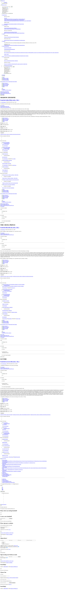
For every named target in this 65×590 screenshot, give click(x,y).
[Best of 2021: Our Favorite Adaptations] (8, 184)
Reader (3, 542)
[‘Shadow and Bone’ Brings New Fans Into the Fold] (10, 179)
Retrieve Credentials (12, 582)
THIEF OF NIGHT (5, 304)
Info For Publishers (18, 471)
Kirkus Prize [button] (4, 463)
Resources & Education (7, 47)
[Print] (3, 86)
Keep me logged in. (3, 547)
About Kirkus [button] (4, 470)
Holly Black (3, 229)
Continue (11, 518)
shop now (2, 92)
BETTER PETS (4, 157)
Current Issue (6, 45)
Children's (29, 20)
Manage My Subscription (13, 466)
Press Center (13, 471)
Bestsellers (3, 462)
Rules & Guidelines (20, 40)
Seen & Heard (15, 32)
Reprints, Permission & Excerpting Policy (5, 476)
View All (5, 18)
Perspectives (8, 32)
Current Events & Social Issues (9, 20)
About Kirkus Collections (14, 60)
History (3, 471)
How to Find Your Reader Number (12, 577)
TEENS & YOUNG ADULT (6, 202)
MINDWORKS (4, 442)
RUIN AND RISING (5, 144)
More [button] (3, 56)
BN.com (9, 93)
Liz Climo (13, 158)
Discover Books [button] (4, 460)
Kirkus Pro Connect (14, 469)
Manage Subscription (18, 45)
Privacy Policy (4, 479)
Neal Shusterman (4, 363)
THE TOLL (4, 429)
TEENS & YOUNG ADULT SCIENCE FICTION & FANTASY (10, 134)
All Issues (13, 45)
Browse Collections (7, 60)
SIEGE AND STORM (5, 149)
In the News (33, 462)
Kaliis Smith (10, 318)
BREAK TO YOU (5, 455)
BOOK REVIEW (7, 143)
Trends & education (7, 55)
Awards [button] (3, 33)
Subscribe (23, 45)
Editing (7, 49)
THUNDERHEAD (5, 434)
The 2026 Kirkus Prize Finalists (12, 81)
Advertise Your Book (44, 52)
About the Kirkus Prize (13, 37)
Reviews (3, 89)
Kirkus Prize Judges (18, 464)
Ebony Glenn (18, 318)
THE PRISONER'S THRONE (7, 310)
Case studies (12, 55)
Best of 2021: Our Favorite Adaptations (8, 187)
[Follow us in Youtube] (2, 489)
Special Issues (10, 45)
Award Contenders (14, 40)
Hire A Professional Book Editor (9, 52)
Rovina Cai (13, 287)
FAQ (10, 471)
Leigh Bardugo (3, 102)
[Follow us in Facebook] (2, 487)
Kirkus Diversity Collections (6, 469)
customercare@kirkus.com (14, 566)
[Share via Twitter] (5, 119)
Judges (24, 40)
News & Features (5, 9)
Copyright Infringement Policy (6, 474)
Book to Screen (23, 462)
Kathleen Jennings (14, 312)
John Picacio (14, 165)
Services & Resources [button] (5, 46)
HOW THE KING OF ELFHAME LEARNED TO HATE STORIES (13, 286)
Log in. (9, 529)
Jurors (18, 37)
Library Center (6, 54)
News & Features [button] (5, 24)
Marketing (13, 49)
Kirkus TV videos (28, 462)
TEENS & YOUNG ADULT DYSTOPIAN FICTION (21, 414)
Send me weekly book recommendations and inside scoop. (9, 546)
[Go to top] (2, 491)
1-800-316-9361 (6, 566)
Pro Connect (4, 12)
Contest (9, 471)
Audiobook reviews (5, 8)
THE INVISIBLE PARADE (6, 163)
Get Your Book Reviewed (18, 52)
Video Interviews (5, 10)
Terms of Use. (16, 545)
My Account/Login (20, 469)
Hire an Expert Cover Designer (36, 52)
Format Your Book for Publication (27, 52)
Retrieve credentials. (9, 534)
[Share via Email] (5, 85)
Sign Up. (10, 584)
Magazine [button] (3, 41)
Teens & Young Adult (25, 20)
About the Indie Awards (7, 40)
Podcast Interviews (5, 11)
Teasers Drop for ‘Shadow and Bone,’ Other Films (9, 178)
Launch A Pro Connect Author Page (53, 52)
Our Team (6, 471)
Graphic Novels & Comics (18, 20)
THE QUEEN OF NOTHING (7, 291)
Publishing (10, 49)
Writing (5, 49)
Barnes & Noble (5, 93)
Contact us (3, 472)
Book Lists (7, 462)
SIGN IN (5, 2)
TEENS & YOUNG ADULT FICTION (6, 276)
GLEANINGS (4, 424)
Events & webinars (25, 55)
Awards (11, 32)
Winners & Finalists (7, 37)
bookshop (4, 205)
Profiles (5, 32)
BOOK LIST (5, 81)
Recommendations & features (18, 55)
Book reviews (4, 7)
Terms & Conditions (5, 480)
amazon (1, 93)
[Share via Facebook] (5, 118)
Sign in (2, 545)
